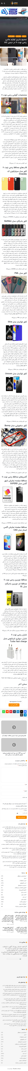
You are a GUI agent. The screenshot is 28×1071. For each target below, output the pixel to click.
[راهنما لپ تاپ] (14, 3)
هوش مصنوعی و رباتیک (20, 906)
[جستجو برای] (2, 4)
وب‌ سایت (24, 797)
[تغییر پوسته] (4, 4)
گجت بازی (24, 894)
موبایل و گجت (11, 36)
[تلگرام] (25, 714)
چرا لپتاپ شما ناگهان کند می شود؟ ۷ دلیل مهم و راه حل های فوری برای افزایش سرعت (13, 852)
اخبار (25, 878)
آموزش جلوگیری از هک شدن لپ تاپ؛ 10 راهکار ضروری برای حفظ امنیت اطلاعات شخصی (14, 849)
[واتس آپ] (3, 711)
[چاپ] (21, 714)
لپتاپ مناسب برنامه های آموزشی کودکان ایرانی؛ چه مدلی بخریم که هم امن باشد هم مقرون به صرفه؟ (14, 831)
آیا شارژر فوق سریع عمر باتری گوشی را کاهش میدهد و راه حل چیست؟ (8, 929)
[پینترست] (10, 711)
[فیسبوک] (25, 711)
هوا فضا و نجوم (22, 904)
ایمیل (25, 791)
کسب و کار (23, 892)
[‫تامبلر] (14, 711)
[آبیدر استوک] (14, 11)
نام (26, 784)
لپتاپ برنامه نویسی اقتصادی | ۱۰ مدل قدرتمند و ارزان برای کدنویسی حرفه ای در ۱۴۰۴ (14, 862)
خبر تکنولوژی (23, 883)
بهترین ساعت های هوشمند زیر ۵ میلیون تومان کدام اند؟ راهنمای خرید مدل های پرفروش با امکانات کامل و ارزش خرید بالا (14, 836)
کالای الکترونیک (22, 890)
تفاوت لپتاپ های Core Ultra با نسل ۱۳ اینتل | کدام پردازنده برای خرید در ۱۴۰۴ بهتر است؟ (15, 866)
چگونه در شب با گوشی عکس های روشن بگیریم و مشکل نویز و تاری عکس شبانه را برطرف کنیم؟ (15, 841)
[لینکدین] (18, 711)
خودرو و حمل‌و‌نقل (22, 885)
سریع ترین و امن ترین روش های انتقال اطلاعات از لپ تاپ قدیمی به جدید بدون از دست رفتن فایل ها (14, 827)
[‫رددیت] (7, 711)
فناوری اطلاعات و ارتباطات (20, 887)
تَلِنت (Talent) (23, 880)
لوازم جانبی (18, 36)
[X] (21, 711)
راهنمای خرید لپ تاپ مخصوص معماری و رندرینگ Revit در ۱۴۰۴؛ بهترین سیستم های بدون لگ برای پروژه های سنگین (13, 857)
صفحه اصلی (23, 18)
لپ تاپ (17, 18)
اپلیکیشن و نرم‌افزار (22, 876)
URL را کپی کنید (14, 705)
